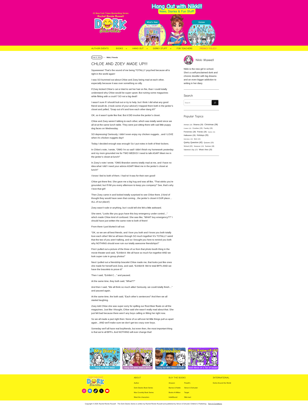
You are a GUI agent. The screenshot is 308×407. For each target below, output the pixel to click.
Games (211, 132)
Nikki (108, 57)
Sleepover (199, 146)
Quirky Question (193, 142)
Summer (209, 146)
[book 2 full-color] (152, 35)
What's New (205, 150)
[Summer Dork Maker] (201, 35)
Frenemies (190, 132)
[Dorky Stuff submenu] (170, 48)
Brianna (198, 125)
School (188, 146)
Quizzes (209, 142)
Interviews (188, 139)
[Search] (215, 102)
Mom (197, 139)
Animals (188, 125)
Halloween (190, 135)
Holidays (202, 135)
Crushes (197, 128)
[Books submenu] (126, 48)
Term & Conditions (215, 404)
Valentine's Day (191, 150)
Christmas (211, 124)
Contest (187, 128)
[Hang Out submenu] (147, 48)
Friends (115, 57)
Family (208, 128)
